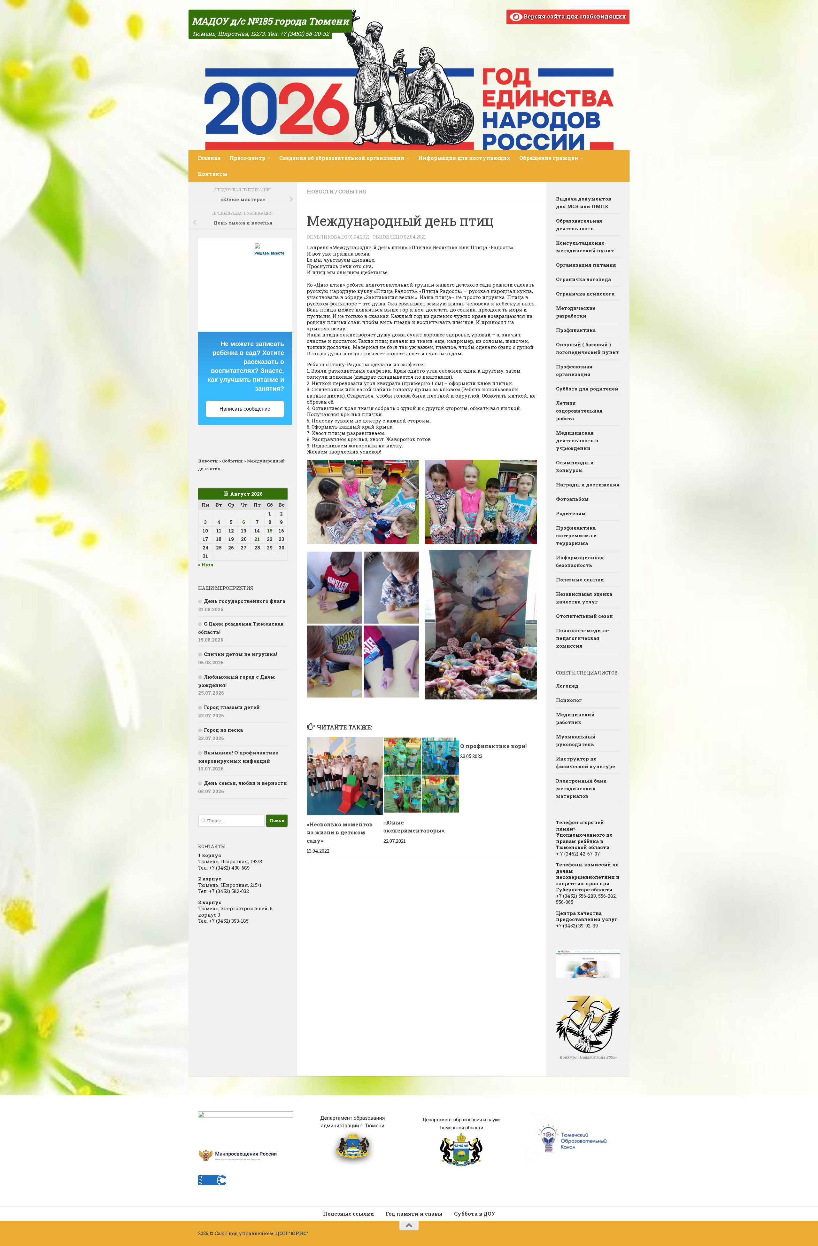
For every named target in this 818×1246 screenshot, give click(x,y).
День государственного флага (244, 601)
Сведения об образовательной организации (342, 157)
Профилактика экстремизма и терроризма (576, 535)
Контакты (213, 173)
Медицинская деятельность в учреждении (577, 440)
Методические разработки (576, 312)
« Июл (205, 564)
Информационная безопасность (580, 561)
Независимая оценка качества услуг (584, 598)
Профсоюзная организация (574, 370)
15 (270, 530)
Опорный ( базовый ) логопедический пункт (587, 348)
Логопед (567, 685)
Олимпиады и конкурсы (575, 466)
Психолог (569, 700)
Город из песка (223, 730)
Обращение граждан (548, 157)
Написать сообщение (245, 409)
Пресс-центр (247, 157)
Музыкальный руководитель (576, 740)
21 (257, 539)
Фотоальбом (572, 499)
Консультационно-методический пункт (585, 247)
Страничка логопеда (583, 279)
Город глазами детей (232, 707)
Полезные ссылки (580, 579)
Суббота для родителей (587, 388)
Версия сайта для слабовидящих (574, 16)
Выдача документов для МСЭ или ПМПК (583, 202)
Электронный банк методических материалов (581, 788)
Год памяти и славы (414, 1213)
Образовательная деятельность (579, 224)
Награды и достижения (588, 484)
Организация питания (586, 265)
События (352, 191)
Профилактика (576, 330)
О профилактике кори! (493, 746)
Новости (320, 191)
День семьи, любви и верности (245, 783)
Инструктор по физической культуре (585, 762)
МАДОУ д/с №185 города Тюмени (270, 21)
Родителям (571, 513)
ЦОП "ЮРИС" (291, 1233)
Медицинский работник (575, 718)
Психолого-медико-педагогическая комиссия (582, 638)
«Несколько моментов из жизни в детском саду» (340, 832)
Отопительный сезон (584, 616)
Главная (209, 157)
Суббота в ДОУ (474, 1213)
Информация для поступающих (464, 157)
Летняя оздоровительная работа (579, 411)
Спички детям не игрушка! (240, 654)
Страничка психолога (585, 293)
